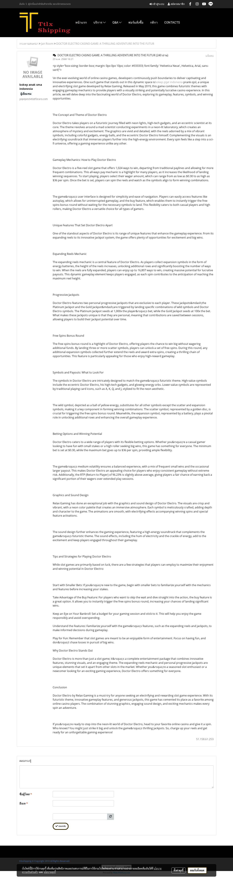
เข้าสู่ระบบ (158, 4)
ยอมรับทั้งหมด (197, 870)
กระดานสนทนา (28, 43)
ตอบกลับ (62, 826)
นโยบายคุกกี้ (50, 872)
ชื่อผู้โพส (25, 794)
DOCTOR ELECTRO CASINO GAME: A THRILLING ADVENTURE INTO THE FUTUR (105, 43)
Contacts (172, 22)
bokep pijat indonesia (169, 82)
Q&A (115, 22)
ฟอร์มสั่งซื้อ (135, 22)
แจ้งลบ (210, 56)
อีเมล (23, 803)
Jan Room (47, 43)
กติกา (154, 22)
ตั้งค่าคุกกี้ (178, 870)
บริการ (98, 22)
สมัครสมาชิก (177, 4)
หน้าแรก (81, 22)
